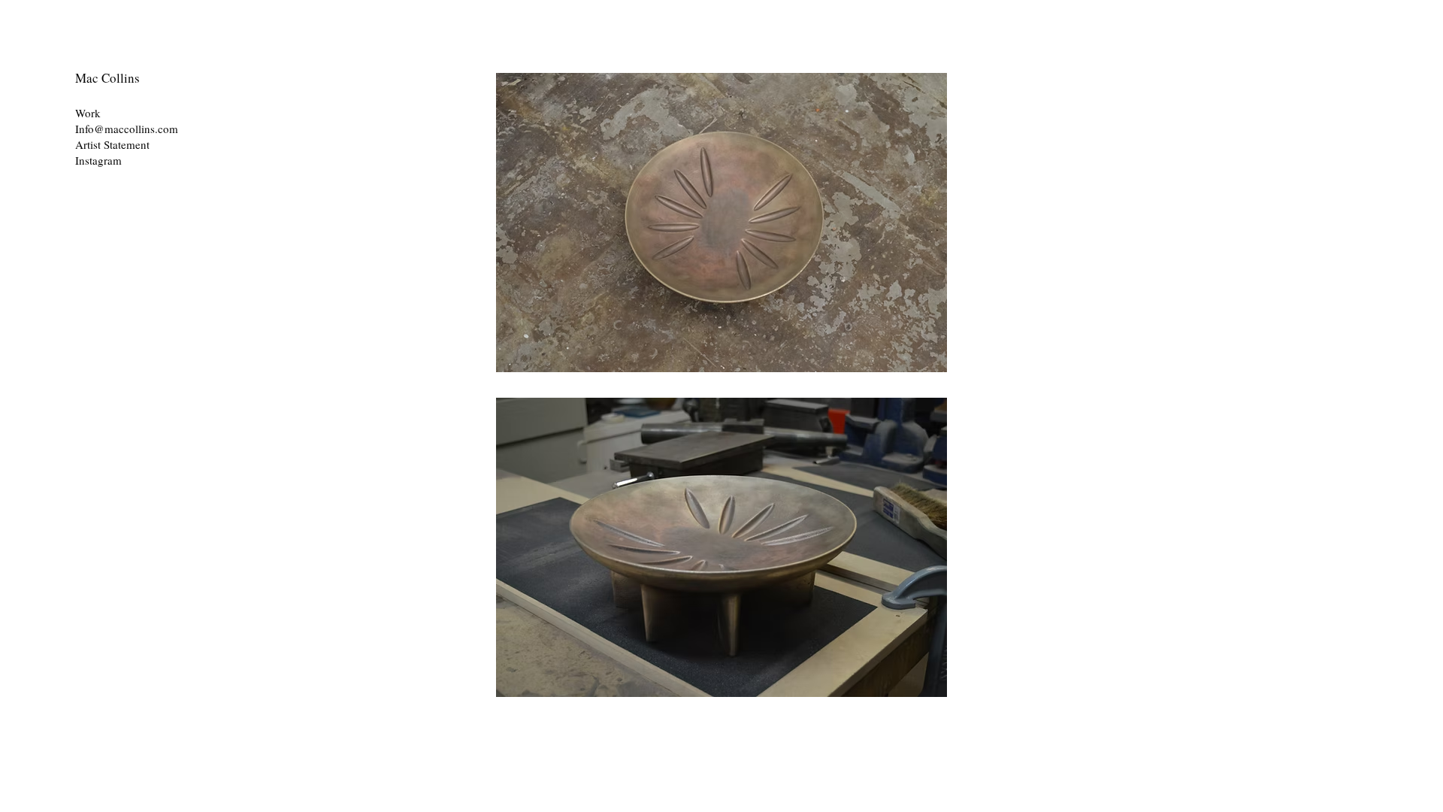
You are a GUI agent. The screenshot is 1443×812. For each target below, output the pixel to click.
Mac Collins (107, 77)
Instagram (100, 160)
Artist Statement (112, 144)
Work (88, 112)
